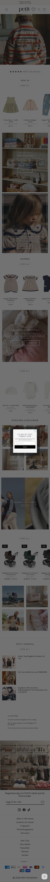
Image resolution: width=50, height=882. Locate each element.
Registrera (25, 446)
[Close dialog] (35, 431)
